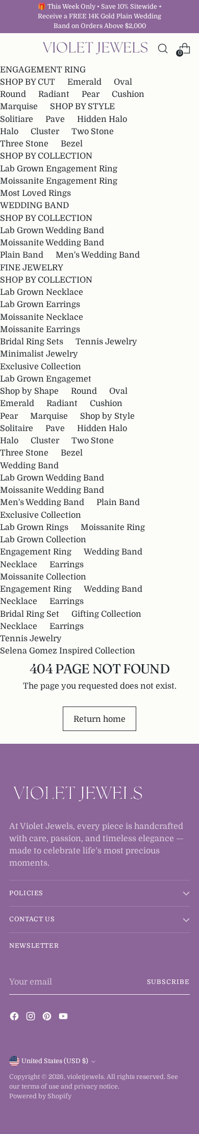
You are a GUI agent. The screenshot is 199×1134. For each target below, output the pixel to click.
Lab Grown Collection (43, 539)
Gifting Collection (106, 614)
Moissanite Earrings (40, 329)
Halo (9, 131)
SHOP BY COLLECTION (46, 156)
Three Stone (24, 143)
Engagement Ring (35, 552)
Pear (91, 94)
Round (13, 94)
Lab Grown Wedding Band (52, 230)
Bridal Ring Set (29, 614)
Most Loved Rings (35, 193)
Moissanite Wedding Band (52, 242)
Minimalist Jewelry (39, 354)
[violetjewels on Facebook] (15, 1018)
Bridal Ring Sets (31, 341)
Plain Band (21, 255)
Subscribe (168, 982)
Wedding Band (29, 465)
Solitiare (16, 119)
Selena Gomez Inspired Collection (67, 651)
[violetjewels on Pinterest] (48, 1018)
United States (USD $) (54, 1061)
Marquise (19, 106)
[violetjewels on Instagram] (32, 1018)
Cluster (45, 131)
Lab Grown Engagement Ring (58, 168)
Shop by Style (107, 416)
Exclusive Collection (40, 366)
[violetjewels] (95, 48)
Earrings (66, 564)
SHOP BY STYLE (82, 106)
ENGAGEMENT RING (43, 69)
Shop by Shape (29, 391)
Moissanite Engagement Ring (58, 181)
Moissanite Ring (113, 527)
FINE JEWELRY (31, 267)
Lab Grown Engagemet (45, 379)
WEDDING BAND (34, 205)
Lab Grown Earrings (40, 304)
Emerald (84, 82)
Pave (55, 119)
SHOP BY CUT (27, 82)
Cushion (128, 94)
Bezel (72, 143)
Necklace (18, 564)
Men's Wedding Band (98, 255)
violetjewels (85, 1076)
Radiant (53, 94)
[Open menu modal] (14, 48)
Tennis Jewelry (106, 341)
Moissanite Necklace (41, 317)
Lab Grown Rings (34, 527)
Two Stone (92, 131)
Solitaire (16, 428)
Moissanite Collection (43, 577)
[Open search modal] (162, 48)
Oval (123, 82)
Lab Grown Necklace (41, 292)
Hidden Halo (102, 119)
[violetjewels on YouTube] (64, 1018)
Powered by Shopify (40, 1096)
